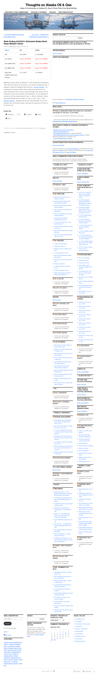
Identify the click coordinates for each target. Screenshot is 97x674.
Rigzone (56, 297)
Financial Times (60, 185)
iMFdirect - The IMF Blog (81, 629)
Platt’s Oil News (60, 288)
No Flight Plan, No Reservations (82, 624)
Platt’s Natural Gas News (61, 304)
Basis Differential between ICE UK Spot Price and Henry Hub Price (69, 135)
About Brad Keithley (66, 12)
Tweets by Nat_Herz (81, 384)
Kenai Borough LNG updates (85, 298)
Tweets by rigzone (57, 300)
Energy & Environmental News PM (62, 474)
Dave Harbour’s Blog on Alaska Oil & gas (85, 187)
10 (65, 633)
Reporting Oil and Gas (80, 641)
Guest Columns (7, 652)
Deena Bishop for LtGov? (84, 461)
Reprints (6, 659)
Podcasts (52, 12)
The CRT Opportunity (84, 450)
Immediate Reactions (16, 652)
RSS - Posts (8, 635)
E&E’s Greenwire (60, 393)
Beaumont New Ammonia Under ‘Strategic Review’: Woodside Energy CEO (62, 509)
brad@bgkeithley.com (60, 102)
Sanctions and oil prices (59, 263)
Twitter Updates (59, 50)
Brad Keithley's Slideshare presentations (75, 99)
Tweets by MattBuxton (82, 411)
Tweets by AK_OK (81, 394)
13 (54, 634)
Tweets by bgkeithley (57, 53)
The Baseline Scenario (80, 636)
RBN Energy (58, 489)
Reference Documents (16, 657)
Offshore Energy (60, 333)
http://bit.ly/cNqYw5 (9, 101)
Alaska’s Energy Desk (83, 178)
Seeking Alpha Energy (62, 417)
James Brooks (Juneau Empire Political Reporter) (84, 389)
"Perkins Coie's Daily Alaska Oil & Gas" (13, 642)
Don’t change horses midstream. (86, 445)
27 (54, 638)
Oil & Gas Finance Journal (62, 467)
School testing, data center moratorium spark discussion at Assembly (86, 513)
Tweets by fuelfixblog (57, 181)
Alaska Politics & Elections (84, 426)
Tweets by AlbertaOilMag (83, 372)
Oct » (55, 639)
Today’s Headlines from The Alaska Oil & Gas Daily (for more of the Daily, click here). (72, 112)
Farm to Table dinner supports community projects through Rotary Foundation (85, 523)
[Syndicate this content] (53, 111)
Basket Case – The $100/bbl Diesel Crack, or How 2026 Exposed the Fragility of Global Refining (62, 515)
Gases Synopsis (79, 638)
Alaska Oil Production (71, 152)
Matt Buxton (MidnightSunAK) (83, 407)
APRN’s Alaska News (83, 472)
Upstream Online (60, 323)
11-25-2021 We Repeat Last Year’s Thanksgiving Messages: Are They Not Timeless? (86, 236)
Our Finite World (79, 633)
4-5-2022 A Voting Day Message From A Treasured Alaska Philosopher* (85, 220)
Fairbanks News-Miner (84, 485)
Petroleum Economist (62, 458)
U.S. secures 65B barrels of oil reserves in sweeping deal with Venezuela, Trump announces (63, 431)
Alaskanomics (84, 345)
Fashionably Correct (79, 619)
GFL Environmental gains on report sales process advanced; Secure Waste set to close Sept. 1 (63, 447)
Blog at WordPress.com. (47, 671)
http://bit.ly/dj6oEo (39, 87)
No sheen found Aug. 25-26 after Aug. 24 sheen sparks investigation (85, 272)
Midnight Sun (83, 415)
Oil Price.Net (59, 240)
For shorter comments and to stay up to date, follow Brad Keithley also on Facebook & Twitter (71, 43)
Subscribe (7, 623)
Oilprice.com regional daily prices (61, 131)
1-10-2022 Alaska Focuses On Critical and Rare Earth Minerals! (86, 226)
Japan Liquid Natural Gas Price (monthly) (63, 138)
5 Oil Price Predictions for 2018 (61, 270)
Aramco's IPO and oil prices (60, 243)
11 (68, 633)
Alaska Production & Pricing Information (68, 142)
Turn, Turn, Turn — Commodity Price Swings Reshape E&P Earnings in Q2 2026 (62, 525)
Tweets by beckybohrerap (82, 402)
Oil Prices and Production (73, 148)
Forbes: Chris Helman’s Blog (62, 546)
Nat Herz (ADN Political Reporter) (84, 380)
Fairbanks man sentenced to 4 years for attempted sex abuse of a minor (86, 494)
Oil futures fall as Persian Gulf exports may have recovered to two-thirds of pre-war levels (63, 437)
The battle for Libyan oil (59, 246)
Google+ (6, 631)
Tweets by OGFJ (56, 470)
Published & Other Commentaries (16, 12)
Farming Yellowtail (83, 443)
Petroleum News (85, 255)
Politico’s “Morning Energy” (61, 402)
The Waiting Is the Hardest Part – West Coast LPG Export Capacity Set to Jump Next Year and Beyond (63, 539)
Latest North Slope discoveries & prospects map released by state (85, 287)
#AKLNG (6, 644)
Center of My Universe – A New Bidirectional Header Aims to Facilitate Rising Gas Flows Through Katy (63, 493)
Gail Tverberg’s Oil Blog (61, 568)
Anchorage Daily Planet (84, 538)
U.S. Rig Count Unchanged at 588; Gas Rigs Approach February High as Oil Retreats (63, 499)
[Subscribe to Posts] (4, 635)
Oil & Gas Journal (61, 169)
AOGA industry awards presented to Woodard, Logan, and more (85, 266)
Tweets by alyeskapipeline (58, 145)
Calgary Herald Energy (84, 357)
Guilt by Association (83, 448)
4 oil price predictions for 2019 (61, 253)
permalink (42, 128)
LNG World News (60, 314)
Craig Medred (78, 621)
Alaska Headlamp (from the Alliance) (84, 170)
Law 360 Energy (59, 342)
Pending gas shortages (84, 260)
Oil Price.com (59, 194)
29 (60, 638)
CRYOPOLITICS (79, 631)
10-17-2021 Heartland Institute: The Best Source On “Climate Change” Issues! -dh (86, 242)
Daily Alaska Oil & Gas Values (24, 128)
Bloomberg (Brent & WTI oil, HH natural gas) (63, 130)
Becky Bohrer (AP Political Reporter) (84, 399)
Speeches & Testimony (39, 12)
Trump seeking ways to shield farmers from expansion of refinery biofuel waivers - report (62, 421)
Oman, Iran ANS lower (84, 262)
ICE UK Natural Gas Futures (60, 133)
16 (63, 634)
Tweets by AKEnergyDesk (83, 182)
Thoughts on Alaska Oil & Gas (48, 4)
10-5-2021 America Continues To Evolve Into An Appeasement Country (85, 248)
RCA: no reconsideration (84, 258)
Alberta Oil (81, 369)
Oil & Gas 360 (59, 279)
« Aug (51, 639)
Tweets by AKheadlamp (82, 173)
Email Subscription (11, 616)
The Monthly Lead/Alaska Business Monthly (11, 662)
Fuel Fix (56, 178)
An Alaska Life (78, 626)
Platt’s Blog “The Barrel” (60, 557)
